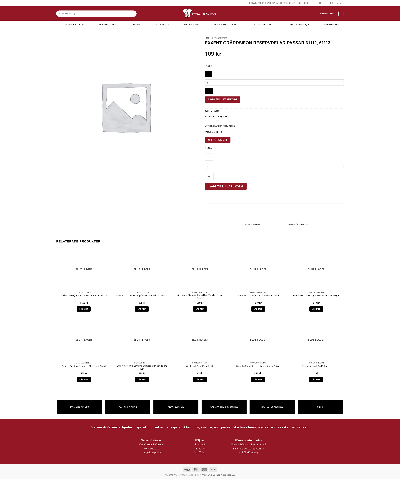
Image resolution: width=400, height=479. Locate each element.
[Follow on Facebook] (58, 3)
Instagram (200, 448)
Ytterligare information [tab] (220, 126)
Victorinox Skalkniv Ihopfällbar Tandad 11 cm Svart (200, 297)
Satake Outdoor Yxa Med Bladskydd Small (84, 366)
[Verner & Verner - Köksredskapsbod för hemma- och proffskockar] (200, 13)
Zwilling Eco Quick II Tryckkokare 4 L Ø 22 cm (84, 295)
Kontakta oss (151, 448)
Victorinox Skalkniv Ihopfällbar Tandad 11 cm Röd (142, 295)
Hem (207, 38)
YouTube (200, 452)
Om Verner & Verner (151, 444)
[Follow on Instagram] (61, 3)
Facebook (200, 444)
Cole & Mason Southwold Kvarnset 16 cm (258, 295)
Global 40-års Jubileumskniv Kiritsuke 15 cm (258, 366)
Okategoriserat (219, 38)
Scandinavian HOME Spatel (316, 366)
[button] (340, 13)
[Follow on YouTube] (69, 3)
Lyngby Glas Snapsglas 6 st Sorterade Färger (316, 295)
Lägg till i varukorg (222, 99)
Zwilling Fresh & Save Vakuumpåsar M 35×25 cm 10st (142, 367)
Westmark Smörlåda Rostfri (200, 366)
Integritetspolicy (151, 452)
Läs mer (83, 309)
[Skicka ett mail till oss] (65, 3)
